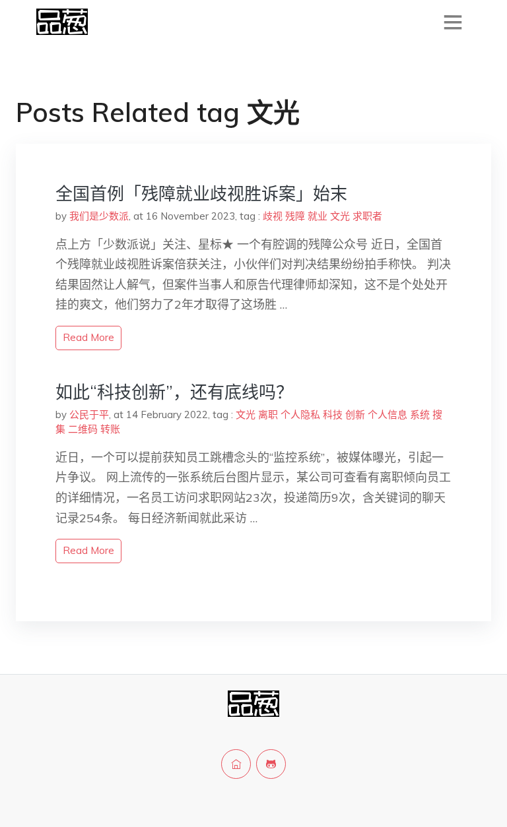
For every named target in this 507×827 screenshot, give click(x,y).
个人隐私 (300, 414)
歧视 (273, 216)
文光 (340, 216)
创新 (355, 414)
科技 (333, 414)
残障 (295, 216)
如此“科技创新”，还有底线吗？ (174, 392)
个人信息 (387, 414)
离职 (268, 414)
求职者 (367, 216)
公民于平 (89, 414)
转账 (110, 429)
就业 (317, 216)
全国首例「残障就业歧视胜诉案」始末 (201, 193)
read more (88, 337)
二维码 (83, 429)
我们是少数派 (99, 216)
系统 (420, 414)
